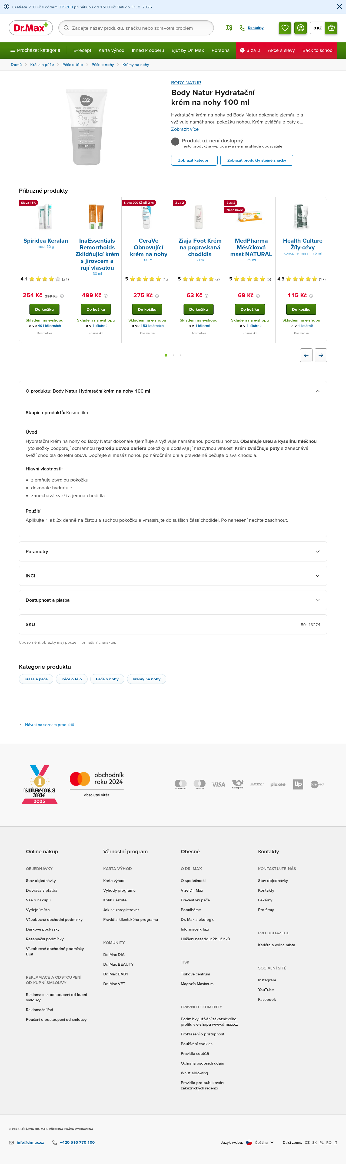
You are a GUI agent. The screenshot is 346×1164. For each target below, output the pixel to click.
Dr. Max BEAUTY (118, 964)
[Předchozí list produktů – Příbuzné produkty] (306, 355)
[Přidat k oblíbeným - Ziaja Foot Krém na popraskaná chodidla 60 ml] (218, 203)
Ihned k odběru (148, 50)
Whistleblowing (194, 1073)
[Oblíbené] (285, 28)
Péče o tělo (72, 679)
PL (322, 1142)
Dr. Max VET (114, 983)
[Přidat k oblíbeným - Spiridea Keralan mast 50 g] (64, 203)
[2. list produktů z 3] (173, 355)
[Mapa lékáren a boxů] (229, 28)
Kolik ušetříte (115, 900)
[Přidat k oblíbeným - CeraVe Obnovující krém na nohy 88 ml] (167, 203)
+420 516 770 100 (77, 1142)
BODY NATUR (186, 82)
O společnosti (193, 880)
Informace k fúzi (195, 929)
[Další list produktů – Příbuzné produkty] (321, 355)
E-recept (82, 50)
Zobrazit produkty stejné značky (256, 160)
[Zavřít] (339, 7)
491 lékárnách (49, 326)
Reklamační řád (39, 1009)
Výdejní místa (38, 909)
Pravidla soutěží (195, 1053)
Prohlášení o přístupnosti (203, 1034)
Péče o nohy (107, 679)
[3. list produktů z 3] (180, 355)
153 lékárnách (152, 326)
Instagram (267, 980)
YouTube (266, 989)
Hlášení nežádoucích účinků (205, 938)
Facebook (267, 999)
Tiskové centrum (195, 974)
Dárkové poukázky (42, 929)
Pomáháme (191, 909)
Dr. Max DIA (114, 954)
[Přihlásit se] (300, 28)
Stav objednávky (41, 880)
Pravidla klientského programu (130, 919)
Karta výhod (111, 50)
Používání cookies (196, 1043)
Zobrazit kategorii (194, 160)
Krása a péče (36, 679)
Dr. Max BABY (115, 974)
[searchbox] (136, 27)
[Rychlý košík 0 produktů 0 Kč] (331, 28)
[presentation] (44, 216)
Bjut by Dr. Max (188, 50)
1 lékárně (99, 326)
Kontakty (266, 890)
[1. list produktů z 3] (166, 355)
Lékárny (265, 900)
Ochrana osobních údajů (202, 1063)
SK (314, 1142)
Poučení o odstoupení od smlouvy (56, 1019)
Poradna (221, 50)
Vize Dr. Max (192, 890)
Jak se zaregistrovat (121, 909)
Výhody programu (119, 890)
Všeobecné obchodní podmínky (54, 919)
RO (329, 1142)
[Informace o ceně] (62, 296)
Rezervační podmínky (45, 938)
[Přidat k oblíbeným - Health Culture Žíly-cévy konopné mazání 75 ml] (321, 203)
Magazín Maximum (197, 983)
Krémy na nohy (147, 679)
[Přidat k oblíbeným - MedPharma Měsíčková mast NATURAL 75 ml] (269, 203)
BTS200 (66, 7)
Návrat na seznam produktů (49, 724)
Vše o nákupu (38, 900)
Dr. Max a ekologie (197, 919)
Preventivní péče (195, 900)
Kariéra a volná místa (276, 944)
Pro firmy (266, 909)
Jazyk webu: (232, 1142)
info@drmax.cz (30, 1142)
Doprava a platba (41, 890)
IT (335, 1142)
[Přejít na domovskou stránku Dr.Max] (31, 27)
